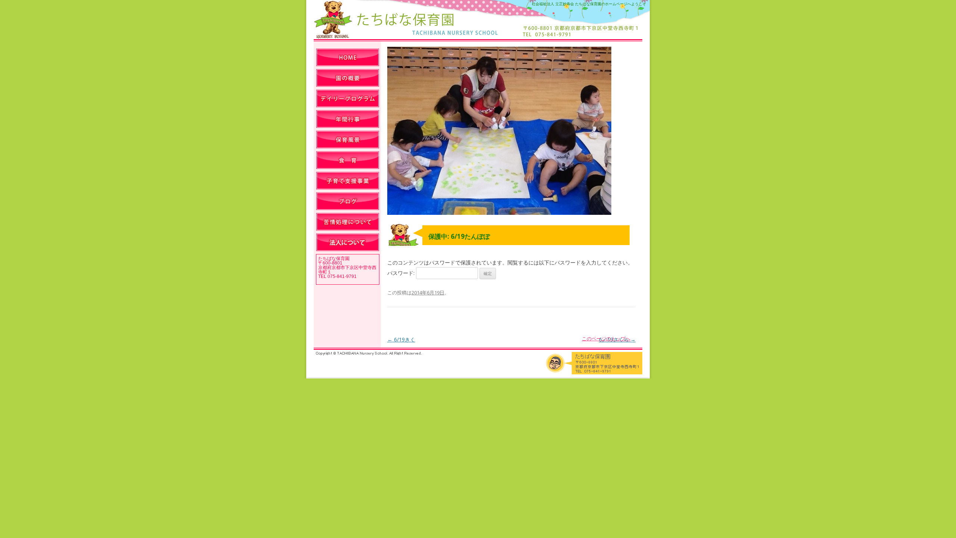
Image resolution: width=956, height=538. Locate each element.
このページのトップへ (606, 338)
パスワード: (401, 272)
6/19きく (401, 339)
